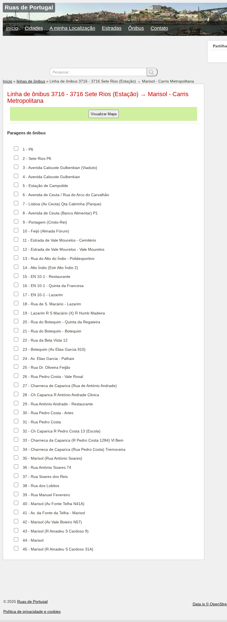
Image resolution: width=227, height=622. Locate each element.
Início (12, 28)
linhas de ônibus (31, 81)
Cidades (34, 28)
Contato (159, 28)
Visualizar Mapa (104, 114)
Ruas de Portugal (32, 601)
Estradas (112, 28)
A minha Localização (72, 28)
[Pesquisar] (152, 72)
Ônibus (136, 28)
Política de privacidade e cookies (32, 611)
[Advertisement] (103, 52)
